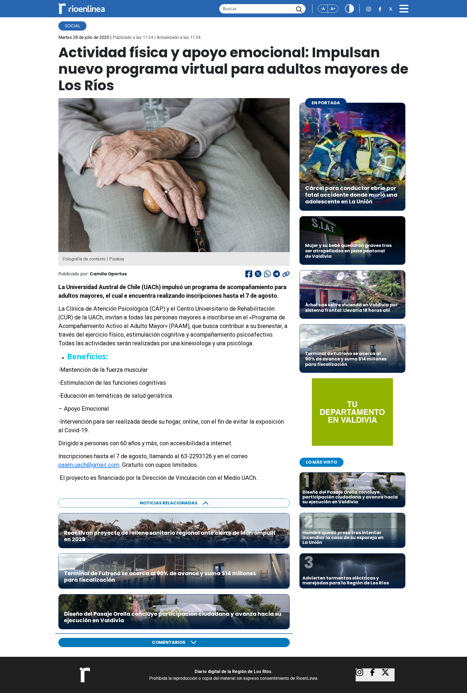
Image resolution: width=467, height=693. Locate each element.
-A (323, 8)
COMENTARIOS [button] (168, 642)
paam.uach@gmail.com (88, 464)
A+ (333, 8)
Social (72, 26)
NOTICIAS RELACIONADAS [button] (168, 503)
